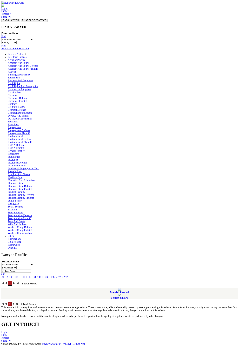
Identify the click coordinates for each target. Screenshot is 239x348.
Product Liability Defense (21, 194)
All (3, 277)
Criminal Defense (17, 109)
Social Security (15, 206)
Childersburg (14, 241)
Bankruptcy (14, 77)
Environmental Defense (20, 139)
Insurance (13, 159)
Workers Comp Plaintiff (20, 230)
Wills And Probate (17, 224)
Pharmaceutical (15, 183)
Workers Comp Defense (20, 227)
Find (3, 36)
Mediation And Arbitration (21, 180)
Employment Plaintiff (19, 133)
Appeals (12, 71)
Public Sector (14, 200)
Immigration (14, 156)
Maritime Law (15, 177)
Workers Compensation (20, 233)
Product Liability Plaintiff (21, 197)
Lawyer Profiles (16, 54)
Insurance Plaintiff (17, 165)
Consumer (13, 95)
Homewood (14, 244)
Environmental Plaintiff (20, 142)
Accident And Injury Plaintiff (23, 68)
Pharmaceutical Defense (20, 186)
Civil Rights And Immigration (23, 86)
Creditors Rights (16, 106)
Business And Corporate (20, 80)
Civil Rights (14, 83)
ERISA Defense (16, 145)
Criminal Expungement (20, 112)
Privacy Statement (51, 343)
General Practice (16, 150)
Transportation (15, 212)
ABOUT (6, 14)
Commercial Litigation (19, 89)
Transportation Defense (20, 215)
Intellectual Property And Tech (23, 168)
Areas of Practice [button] (16, 60)
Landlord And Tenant (19, 174)
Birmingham (14, 238)
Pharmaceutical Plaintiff (20, 189)
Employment (14, 127)
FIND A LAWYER (11, 20)
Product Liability (16, 192)
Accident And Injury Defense (23, 65)
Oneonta (12, 247)
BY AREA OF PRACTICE (34, 20)
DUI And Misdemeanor (20, 118)
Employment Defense (19, 130)
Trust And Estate (16, 221)
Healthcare (13, 153)
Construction (14, 92)
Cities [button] (11, 236)
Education (13, 121)
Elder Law (13, 124)
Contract (12, 104)
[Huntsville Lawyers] (12, 2)
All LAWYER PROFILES (15, 48)
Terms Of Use (68, 343)
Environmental (15, 136)
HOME (5, 11)
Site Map (81, 343)
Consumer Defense (17, 98)
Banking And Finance (19, 74)
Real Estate (13, 203)
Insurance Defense (17, 162)
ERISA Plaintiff (16, 148)
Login (4, 8)
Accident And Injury (18, 62)
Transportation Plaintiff (19, 218)
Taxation (12, 209)
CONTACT (7, 17)
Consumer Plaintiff (17, 101)
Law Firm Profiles (17, 57)
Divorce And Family (18, 115)
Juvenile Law (15, 171)
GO (3, 274)
